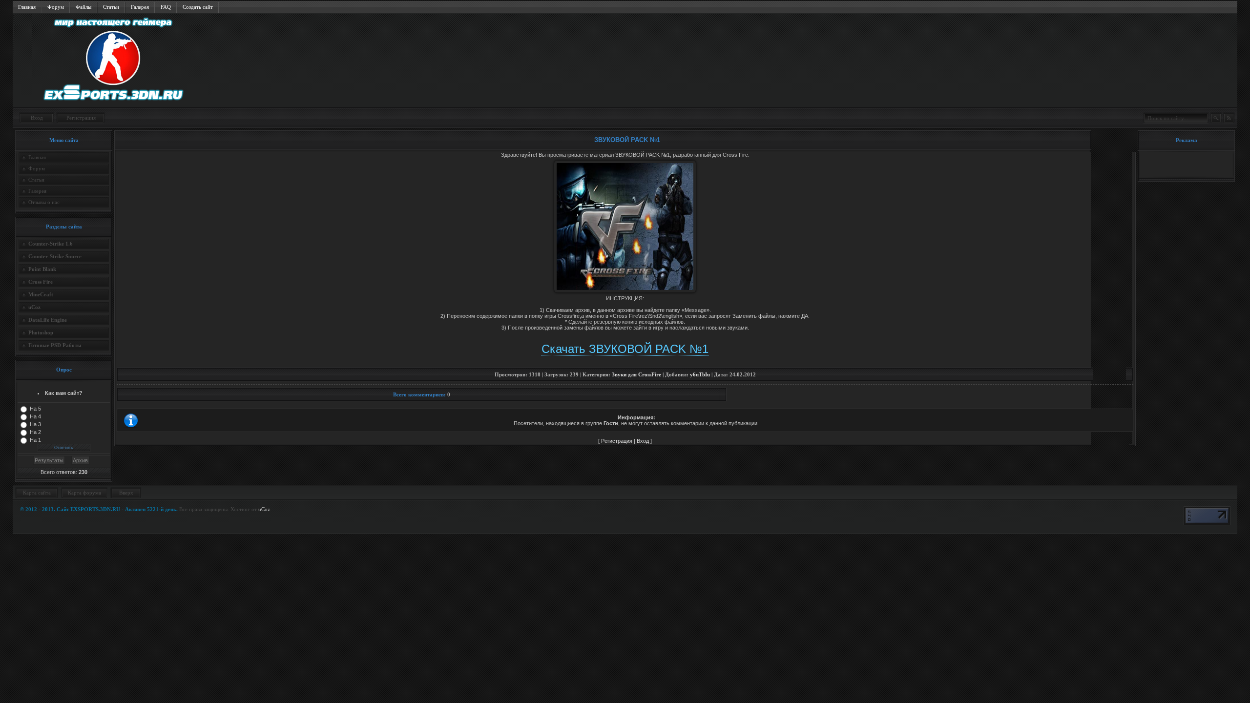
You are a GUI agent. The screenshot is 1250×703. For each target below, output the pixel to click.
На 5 (35, 409)
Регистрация (81, 118)
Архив (80, 460)
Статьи (111, 7)
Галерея (140, 7)
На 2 (35, 432)
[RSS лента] (1228, 118)
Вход (37, 118)
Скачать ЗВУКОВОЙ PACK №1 (625, 348)
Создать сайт (198, 7)
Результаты (49, 460)
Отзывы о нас (44, 202)
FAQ (166, 7)
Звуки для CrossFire (636, 374)
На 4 (35, 416)
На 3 (35, 424)
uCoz (264, 509)
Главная (27, 7)
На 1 (35, 440)
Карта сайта (37, 493)
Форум (55, 7)
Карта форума (84, 493)
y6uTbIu (700, 374)
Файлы (83, 7)
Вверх (126, 493)
